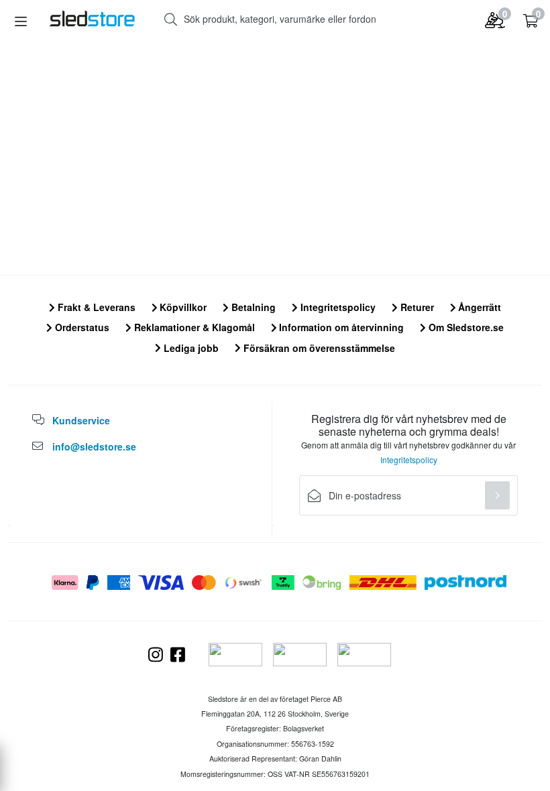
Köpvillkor (182, 307)
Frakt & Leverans (95, 307)
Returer (416, 307)
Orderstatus (80, 327)
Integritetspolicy (337, 307)
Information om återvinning (340, 327)
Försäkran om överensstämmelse (318, 348)
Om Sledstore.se (465, 327)
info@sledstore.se (94, 446)
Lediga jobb (190, 348)
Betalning (252, 307)
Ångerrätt (478, 307)
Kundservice (81, 420)
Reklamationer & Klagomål (193, 327)
